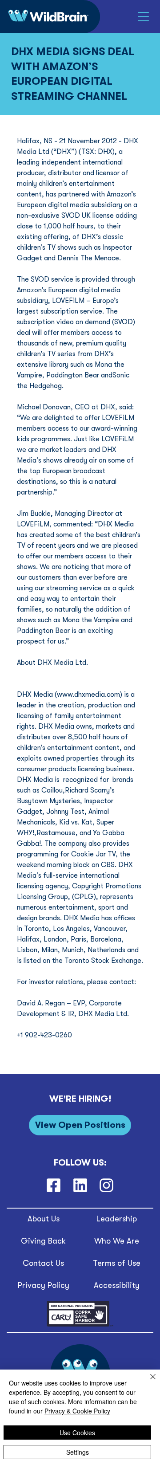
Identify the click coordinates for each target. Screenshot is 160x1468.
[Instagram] (106, 1185)
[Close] (147, 1382)
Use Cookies (77, 1432)
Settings (77, 1452)
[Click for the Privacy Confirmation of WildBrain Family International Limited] (80, 1325)
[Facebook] (54, 1185)
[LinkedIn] (80, 1185)
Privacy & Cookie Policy (77, 1410)
